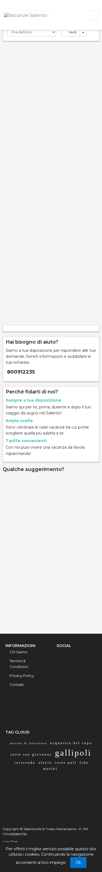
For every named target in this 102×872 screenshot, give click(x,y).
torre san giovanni (31, 754)
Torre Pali (16, 86)
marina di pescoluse (28, 743)
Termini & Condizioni (19, 664)
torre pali (66, 762)
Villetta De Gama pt (30, 52)
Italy (44, 86)
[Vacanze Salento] (32, 14)
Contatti (17, 684)
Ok (78, 862)
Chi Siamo (18, 652)
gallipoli (73, 752)
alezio (45, 762)
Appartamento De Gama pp (40, 178)
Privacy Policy (22, 675)
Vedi (72, 32)
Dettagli (21, 160)
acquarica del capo (71, 743)
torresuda (24, 762)
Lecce (32, 86)
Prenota (83, 160)
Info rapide (51, 521)
